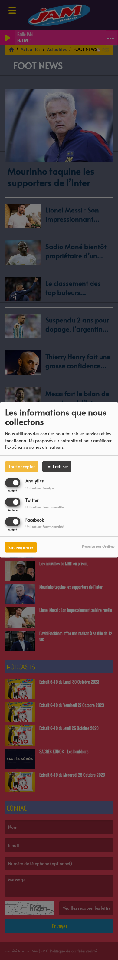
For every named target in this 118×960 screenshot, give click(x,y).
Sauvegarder (20, 547)
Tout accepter (21, 466)
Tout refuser (57, 466)
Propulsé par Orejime (98, 546)
